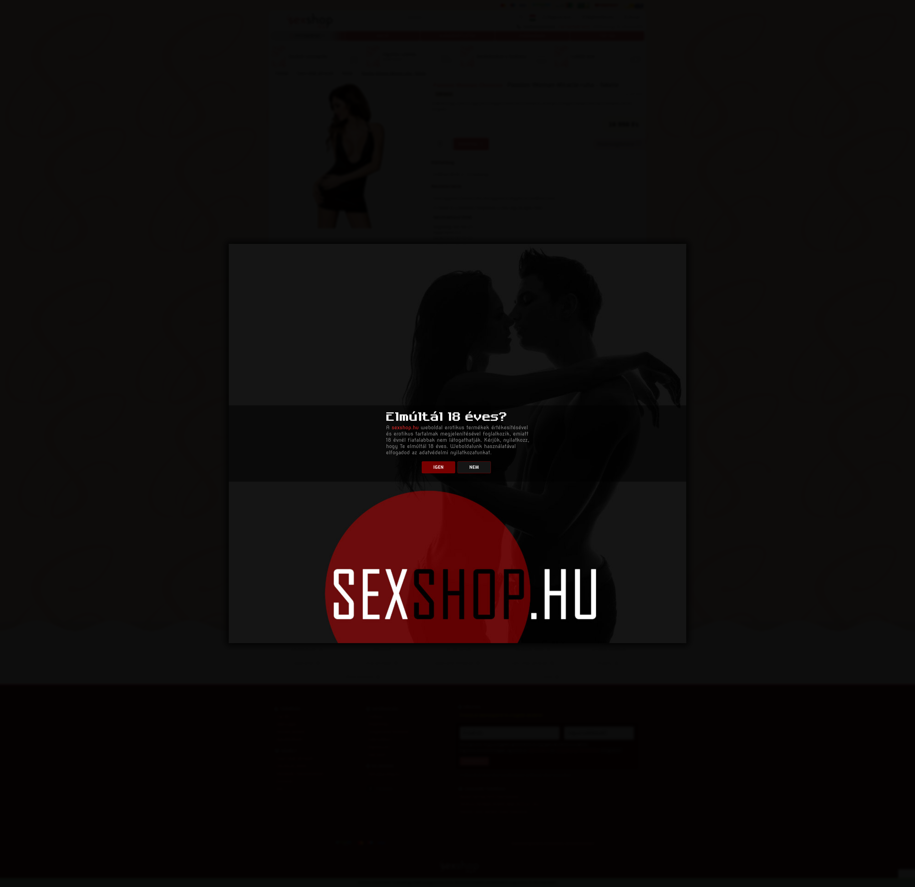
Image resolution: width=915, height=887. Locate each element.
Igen (438, 467)
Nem (474, 467)
